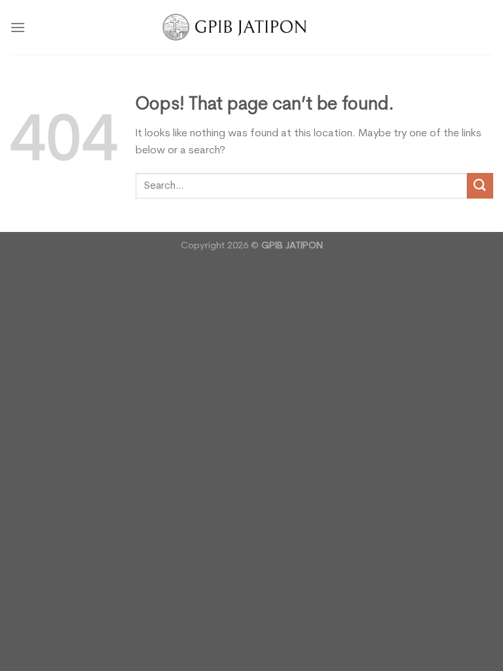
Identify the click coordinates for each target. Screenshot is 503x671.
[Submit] (480, 186)
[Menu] (18, 27)
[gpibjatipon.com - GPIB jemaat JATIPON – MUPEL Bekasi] (252, 27)
